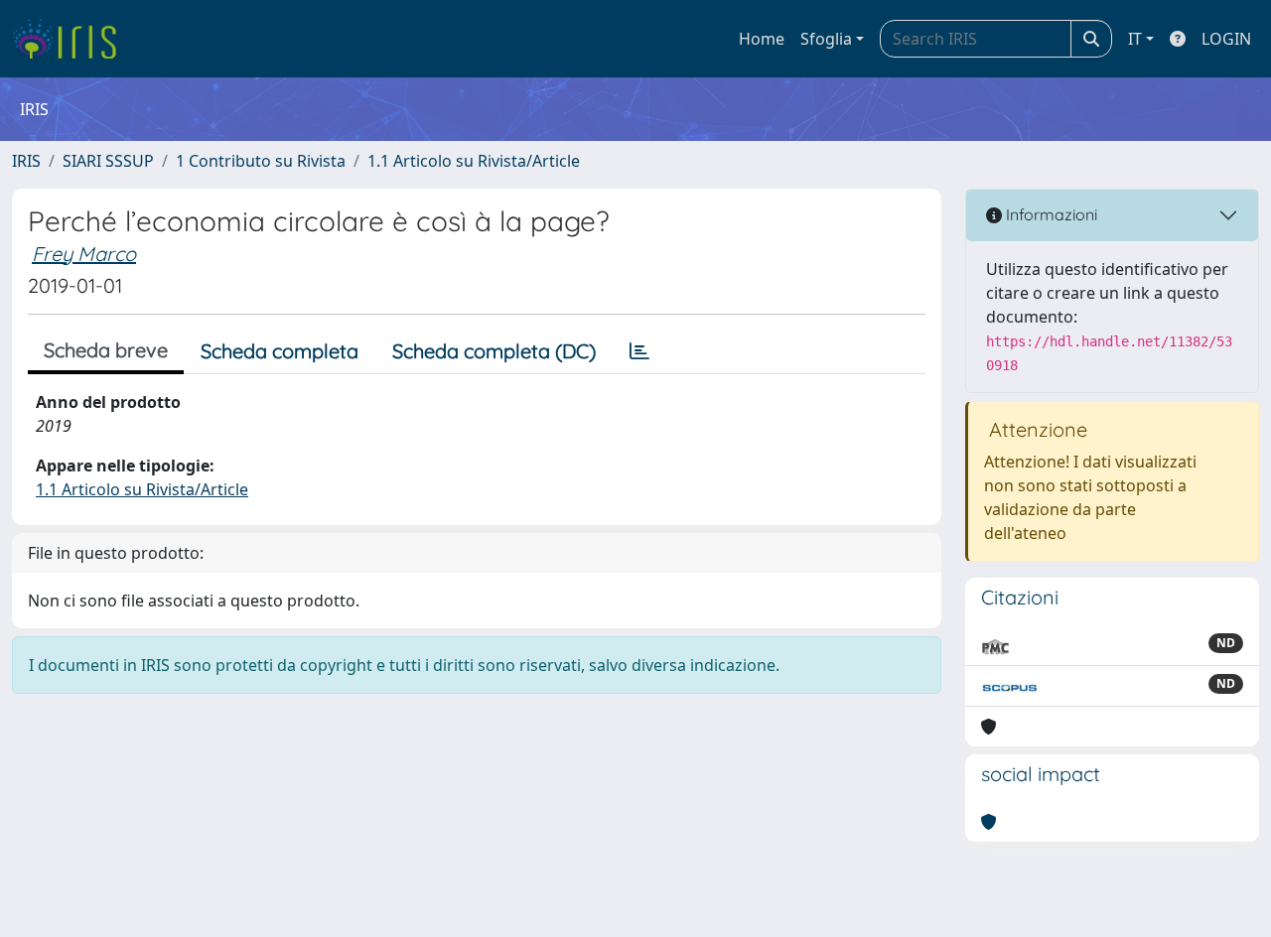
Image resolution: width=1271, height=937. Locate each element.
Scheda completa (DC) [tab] (494, 350)
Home (761, 39)
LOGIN (1226, 39)
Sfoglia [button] (826, 39)
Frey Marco (84, 253)
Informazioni (1049, 214)
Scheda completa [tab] (279, 350)
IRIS (26, 161)
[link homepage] (72, 39)
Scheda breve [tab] (106, 349)
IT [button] (1135, 39)
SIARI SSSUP (108, 161)
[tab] (639, 351)
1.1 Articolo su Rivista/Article (473, 161)
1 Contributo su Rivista (261, 161)
